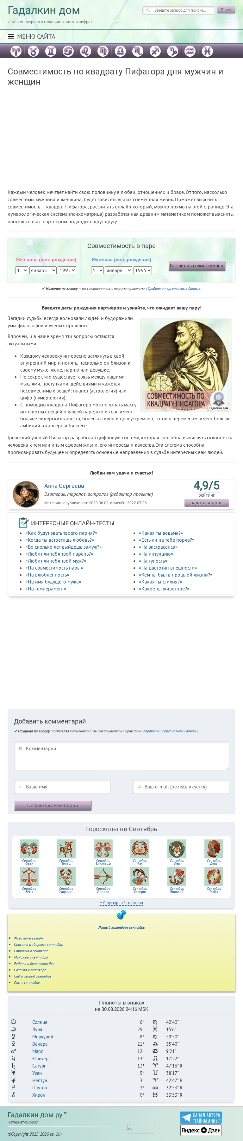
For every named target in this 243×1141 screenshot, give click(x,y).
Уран (37, 1073)
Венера (39, 1044)
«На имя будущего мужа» (53, 581)
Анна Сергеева (64, 485)
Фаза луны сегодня (29, 938)
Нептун (39, 1080)
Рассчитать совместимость (197, 266)
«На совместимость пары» (54, 567)
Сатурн (39, 1066)
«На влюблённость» (47, 574)
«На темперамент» (45, 588)
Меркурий (42, 1037)
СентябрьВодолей (177, 890)
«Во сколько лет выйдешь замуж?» (63, 547)
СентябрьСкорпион (66, 890)
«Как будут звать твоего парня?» (61, 533)
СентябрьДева (214, 862)
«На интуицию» (156, 554)
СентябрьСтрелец (103, 890)
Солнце (39, 1022)
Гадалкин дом (44, 10)
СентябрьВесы (29, 890)
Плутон (39, 1088)
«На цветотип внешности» (168, 567)
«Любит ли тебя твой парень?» (59, 554)
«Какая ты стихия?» (160, 581)
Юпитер (40, 1058)
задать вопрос (206, 502)
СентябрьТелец (66, 862)
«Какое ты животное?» (164, 588)
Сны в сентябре (27, 982)
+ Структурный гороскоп (121, 902)
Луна (37, 1029)
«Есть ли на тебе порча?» (167, 540)
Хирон (38, 1095)
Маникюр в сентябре (31, 957)
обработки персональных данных (173, 288)
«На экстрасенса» (158, 547)
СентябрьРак (140, 862)
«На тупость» (153, 561)
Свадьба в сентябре (30, 969)
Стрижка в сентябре (31, 950)
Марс (37, 1051)
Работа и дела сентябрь (34, 963)
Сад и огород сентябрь (32, 976)
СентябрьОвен (29, 862)
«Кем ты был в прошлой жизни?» (176, 574)
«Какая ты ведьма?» (161, 533)
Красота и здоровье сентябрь (38, 944)
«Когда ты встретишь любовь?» (59, 540)
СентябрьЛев (177, 862)
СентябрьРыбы (214, 890)
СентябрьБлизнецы (103, 862)
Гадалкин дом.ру (35, 1115)
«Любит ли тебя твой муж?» (55, 561)
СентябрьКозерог (140, 890)
